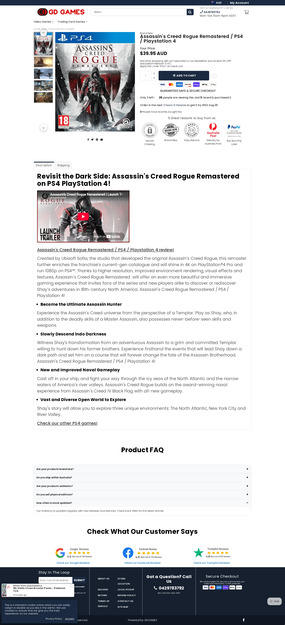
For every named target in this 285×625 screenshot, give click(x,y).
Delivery (103, 589)
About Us (104, 578)
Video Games (43, 22)
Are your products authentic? (54, 486)
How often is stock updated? (54, 503)
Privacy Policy (54, 618)
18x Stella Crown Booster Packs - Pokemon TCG (39, 590)
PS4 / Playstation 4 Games (59, 29)
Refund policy (127, 595)
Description (44, 165)
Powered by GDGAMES (142, 620)
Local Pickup (126, 589)
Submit (79, 580)
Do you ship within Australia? (54, 477)
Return (102, 595)
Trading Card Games (72, 22)
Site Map (123, 606)
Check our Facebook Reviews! (142, 563)
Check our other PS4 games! (67, 423)
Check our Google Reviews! (73, 563)
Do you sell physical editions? (54, 494)
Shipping (63, 165)
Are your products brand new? (55, 469)
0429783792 (211, 12)
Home (37, 29)
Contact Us (125, 601)
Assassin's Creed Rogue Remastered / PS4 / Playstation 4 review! (105, 250)
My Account (239, 2)
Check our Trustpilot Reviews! (211, 563)
